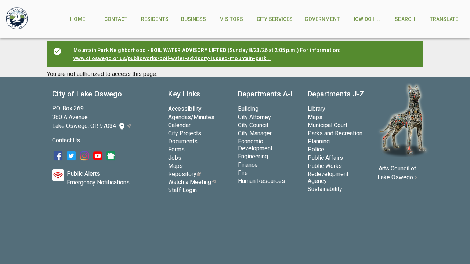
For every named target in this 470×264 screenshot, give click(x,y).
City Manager (255, 133)
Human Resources (261, 180)
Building (248, 108)
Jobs (174, 157)
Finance (248, 164)
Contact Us (66, 140)
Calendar (179, 125)
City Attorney (254, 117)
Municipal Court (327, 125)
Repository (184, 173)
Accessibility (185, 108)
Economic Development (255, 145)
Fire (243, 172)
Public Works (325, 165)
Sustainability (325, 189)
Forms (176, 149)
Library (316, 108)
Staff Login (182, 190)
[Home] (17, 19)
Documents (183, 141)
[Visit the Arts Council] (403, 154)
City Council (253, 125)
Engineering (253, 156)
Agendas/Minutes (191, 117)
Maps (175, 165)
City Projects (184, 133)
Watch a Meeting (192, 182)
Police (316, 149)
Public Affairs (325, 157)
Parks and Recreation (335, 133)
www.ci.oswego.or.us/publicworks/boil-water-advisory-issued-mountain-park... (172, 58)
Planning (319, 141)
